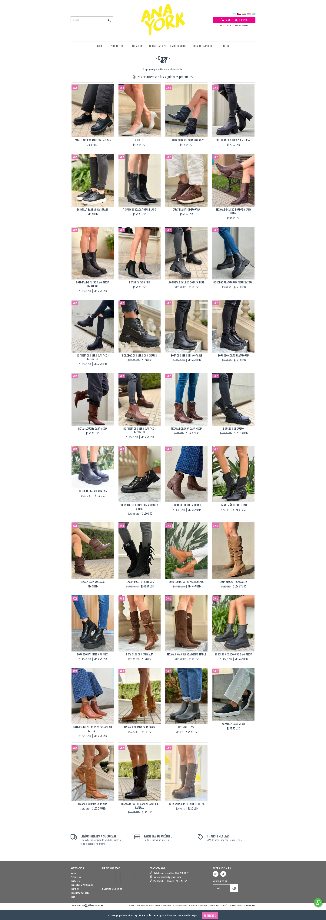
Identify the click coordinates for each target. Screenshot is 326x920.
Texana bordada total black (139, 209)
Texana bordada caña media (186, 428)
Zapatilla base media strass (92, 209)
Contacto (136, 46)
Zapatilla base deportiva (186, 209)
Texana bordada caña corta (139, 727)
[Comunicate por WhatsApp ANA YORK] (318, 902)
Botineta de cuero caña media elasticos (92, 284)
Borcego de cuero (233, 428)
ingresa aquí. (221, 905)
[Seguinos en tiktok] (223, 874)
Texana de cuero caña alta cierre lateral (139, 805)
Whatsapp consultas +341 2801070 (171, 873)
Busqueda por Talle (204, 46)
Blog (226, 46)
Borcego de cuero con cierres (139, 355)
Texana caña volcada (93, 581)
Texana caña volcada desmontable (186, 654)
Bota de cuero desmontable (186, 355)
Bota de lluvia (186, 727)
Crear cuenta (226, 25)
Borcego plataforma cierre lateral (233, 282)
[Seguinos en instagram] (215, 874)
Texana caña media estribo (233, 505)
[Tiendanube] (87, 906)
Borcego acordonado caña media (233, 654)
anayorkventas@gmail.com (167, 877)
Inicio (100, 46)
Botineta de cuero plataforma (233, 140)
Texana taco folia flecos (139, 581)
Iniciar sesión (241, 25)
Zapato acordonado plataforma (93, 140)
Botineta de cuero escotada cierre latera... (92, 729)
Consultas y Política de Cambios (167, 46)
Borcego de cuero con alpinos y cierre (139, 507)
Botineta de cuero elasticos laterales (92, 357)
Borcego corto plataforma (233, 355)
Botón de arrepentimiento (242, 905)
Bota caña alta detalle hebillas (186, 804)
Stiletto (139, 140)
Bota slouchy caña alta (233, 581)
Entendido (210, 915)
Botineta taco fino (139, 282)
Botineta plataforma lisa (92, 491)
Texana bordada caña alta (92, 804)
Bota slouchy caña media (92, 428)
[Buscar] (109, 19)
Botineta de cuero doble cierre (186, 282)
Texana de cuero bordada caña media (233, 211)
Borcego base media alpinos (92, 654)
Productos (117, 46)
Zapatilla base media (233, 724)
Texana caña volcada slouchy (186, 140)
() (236, 20)
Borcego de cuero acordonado (186, 581)
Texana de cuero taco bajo (186, 505)
